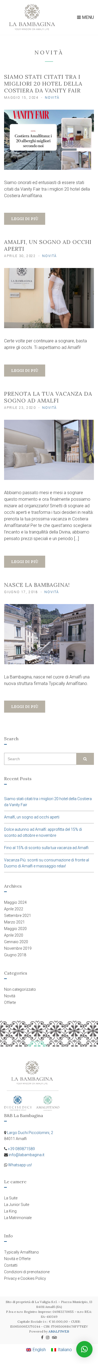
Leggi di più (24, 218)
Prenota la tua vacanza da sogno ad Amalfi (48, 397)
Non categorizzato (20, 989)
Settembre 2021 (17, 915)
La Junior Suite (16, 1204)
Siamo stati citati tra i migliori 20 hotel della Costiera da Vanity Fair (43, 83)
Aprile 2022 (13, 909)
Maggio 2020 (15, 928)
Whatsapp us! (20, 1165)
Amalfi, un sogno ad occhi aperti (31, 817)
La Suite (10, 1198)
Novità (52, 98)
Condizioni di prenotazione (27, 1272)
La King (10, 1211)
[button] (84, 1349)
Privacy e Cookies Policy (25, 1278)
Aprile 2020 (13, 935)
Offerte (10, 1002)
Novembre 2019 (18, 948)
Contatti (10, 1265)
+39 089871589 (21, 1149)
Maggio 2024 (15, 902)
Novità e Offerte (17, 1259)
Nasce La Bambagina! (37, 584)
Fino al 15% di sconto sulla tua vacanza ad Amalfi (46, 848)
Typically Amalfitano (21, 1252)
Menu (87, 17)
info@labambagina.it (26, 1155)
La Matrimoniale (18, 1218)
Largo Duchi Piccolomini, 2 (30, 1132)
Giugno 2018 (15, 955)
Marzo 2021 (14, 922)
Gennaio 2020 (16, 942)
